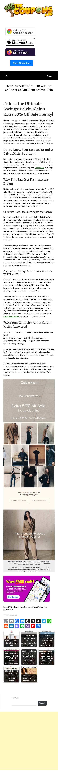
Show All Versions (21, 63)
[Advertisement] (29, 741)
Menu (49, 76)
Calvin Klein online (11, 316)
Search (15, 697)
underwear (39, 167)
